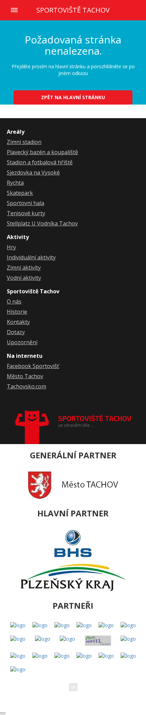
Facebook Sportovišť (33, 366)
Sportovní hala (25, 203)
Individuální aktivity (31, 257)
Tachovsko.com (26, 386)
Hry (11, 247)
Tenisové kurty (26, 213)
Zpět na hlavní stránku (73, 97)
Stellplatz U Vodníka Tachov (42, 223)
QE (73, 687)
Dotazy (16, 332)
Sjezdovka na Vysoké (33, 172)
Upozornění (22, 342)
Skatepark (20, 193)
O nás (14, 301)
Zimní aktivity (24, 267)
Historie (17, 311)
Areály (15, 131)
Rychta (15, 182)
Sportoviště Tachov (73, 10)
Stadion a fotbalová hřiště (40, 162)
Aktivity (18, 237)
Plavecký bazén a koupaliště (42, 152)
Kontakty (18, 322)
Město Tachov (25, 376)
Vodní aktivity (24, 277)
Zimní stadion (24, 142)
